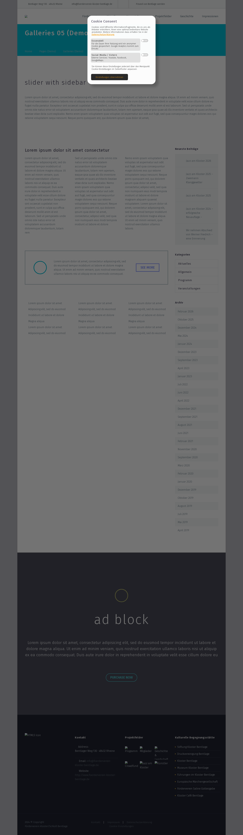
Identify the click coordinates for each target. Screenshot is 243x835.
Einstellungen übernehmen (109, 77)
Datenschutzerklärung (103, 34)
